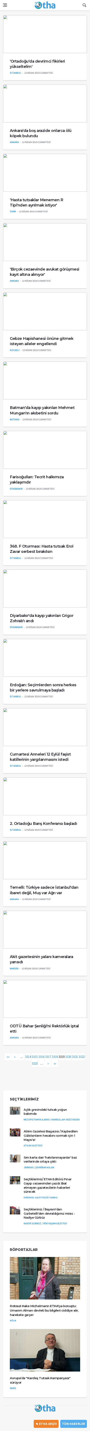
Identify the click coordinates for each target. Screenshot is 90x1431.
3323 (35, 1063)
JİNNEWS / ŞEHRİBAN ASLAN (39, 1167)
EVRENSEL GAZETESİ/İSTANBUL (41, 1197)
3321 (75, 1057)
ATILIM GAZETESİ (33, 1145)
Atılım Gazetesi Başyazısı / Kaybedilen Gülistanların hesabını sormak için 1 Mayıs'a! (51, 1136)
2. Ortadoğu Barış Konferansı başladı (43, 823)
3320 (68, 1057)
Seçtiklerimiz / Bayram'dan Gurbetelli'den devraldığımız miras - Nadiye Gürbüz (49, 1213)
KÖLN (13, 1320)
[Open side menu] (5, 5)
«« (7, 1057)
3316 (41, 1057)
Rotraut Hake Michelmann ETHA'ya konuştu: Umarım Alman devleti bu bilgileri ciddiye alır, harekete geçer (44, 1310)
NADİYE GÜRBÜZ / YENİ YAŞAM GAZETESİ (45, 1223)
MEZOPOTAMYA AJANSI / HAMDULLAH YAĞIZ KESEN (52, 1119)
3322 (82, 1057)
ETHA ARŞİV (47, 1424)
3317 (48, 1057)
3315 (35, 1057)
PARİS (13, 1388)
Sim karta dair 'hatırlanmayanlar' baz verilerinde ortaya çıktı (50, 1160)
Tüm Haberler (73, 1424)
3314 (28, 1057)
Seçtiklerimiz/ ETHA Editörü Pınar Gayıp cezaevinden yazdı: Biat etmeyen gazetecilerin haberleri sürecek (48, 1185)
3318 (55, 1057)
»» (55, 1063)
